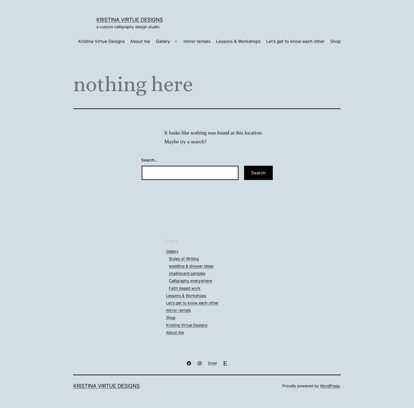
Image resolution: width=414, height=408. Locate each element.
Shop (335, 41)
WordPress (330, 386)
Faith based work (185, 288)
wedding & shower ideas (191, 266)
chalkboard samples (187, 273)
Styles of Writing (184, 258)
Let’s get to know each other (295, 41)
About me (140, 41)
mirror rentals (196, 41)
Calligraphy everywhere (190, 280)
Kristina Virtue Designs (129, 20)
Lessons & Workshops (238, 41)
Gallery (163, 41)
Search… (149, 160)
